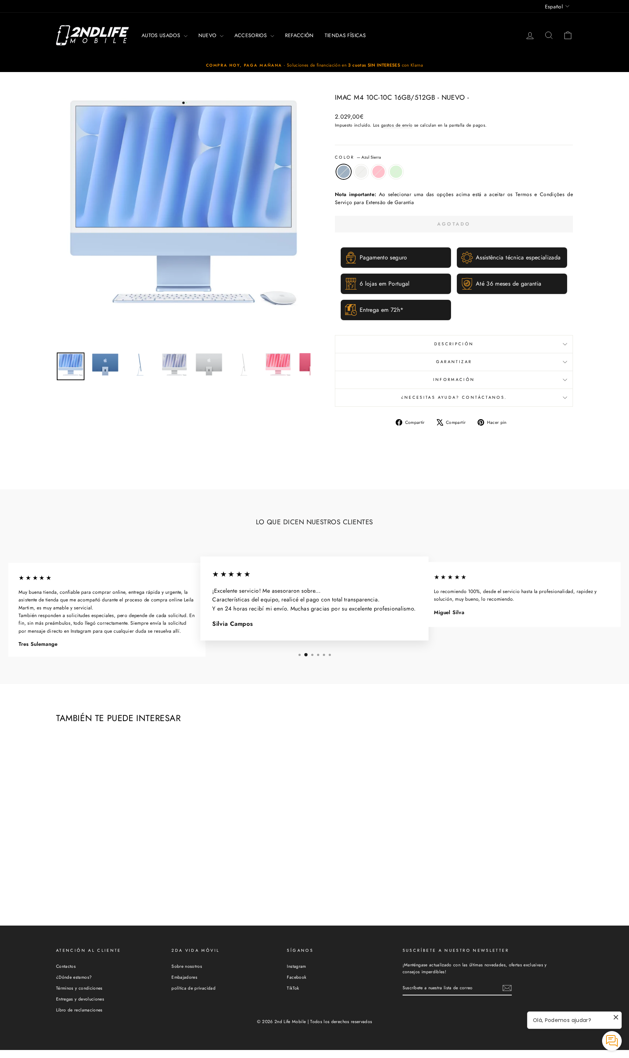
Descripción (454, 344)
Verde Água (396, 171)
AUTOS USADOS (162, 35)
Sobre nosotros (186, 966)
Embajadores (184, 977)
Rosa (378, 171)
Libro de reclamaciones (79, 1010)
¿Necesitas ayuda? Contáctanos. (454, 397)
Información (454, 379)
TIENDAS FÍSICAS (345, 35)
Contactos (66, 966)
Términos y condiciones (79, 988)
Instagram (296, 966)
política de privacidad (193, 988)
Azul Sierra (343, 171)
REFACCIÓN (299, 35)
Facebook (296, 977)
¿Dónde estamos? (74, 977)
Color (358, 157)
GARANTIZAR (454, 362)
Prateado (361, 171)
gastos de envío (396, 125)
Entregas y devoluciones (80, 999)
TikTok (293, 988)
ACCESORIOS (251, 35)
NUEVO (208, 35)
